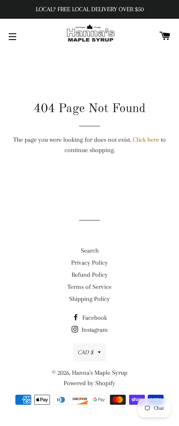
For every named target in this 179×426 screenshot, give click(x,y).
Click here (146, 139)
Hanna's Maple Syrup (99, 372)
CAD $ (86, 352)
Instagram (94, 329)
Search (90, 250)
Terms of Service (89, 287)
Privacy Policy (89, 262)
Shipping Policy (89, 299)
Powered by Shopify (89, 383)
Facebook (94, 317)
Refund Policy (90, 274)
